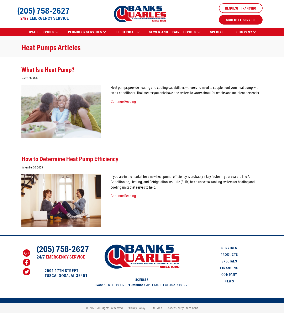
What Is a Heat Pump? (47, 69)
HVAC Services (41, 32)
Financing (229, 268)
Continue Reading (123, 101)
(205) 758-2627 (43, 10)
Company (229, 274)
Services (229, 248)
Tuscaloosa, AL (60, 275)
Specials (218, 32)
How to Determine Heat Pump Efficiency (69, 159)
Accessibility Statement (183, 308)
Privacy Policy (136, 308)
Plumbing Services (85, 32)
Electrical (126, 32)
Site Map (156, 308)
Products (229, 254)
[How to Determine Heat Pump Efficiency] (61, 199)
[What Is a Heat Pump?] (61, 110)
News (229, 281)
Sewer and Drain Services (172, 32)
